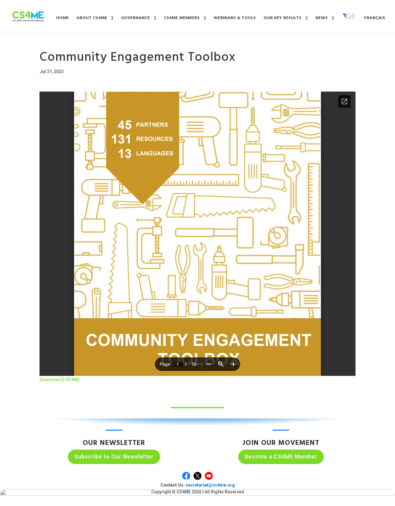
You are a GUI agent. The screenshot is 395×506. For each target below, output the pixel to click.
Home (62, 19)
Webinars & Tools (235, 19)
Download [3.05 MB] (59, 379)
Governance (135, 19)
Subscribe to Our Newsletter (114, 456)
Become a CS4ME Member (281, 456)
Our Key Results (282, 19)
